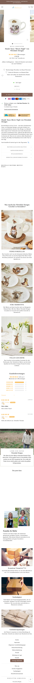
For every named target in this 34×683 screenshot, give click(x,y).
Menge (17, 86)
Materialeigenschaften (17, 147)
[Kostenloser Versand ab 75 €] (17, 557)
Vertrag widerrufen (17, 660)
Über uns (17, 666)
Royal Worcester (17, 46)
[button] (13, 54)
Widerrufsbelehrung (17, 650)
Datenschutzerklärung (17, 647)
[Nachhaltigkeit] (17, 586)
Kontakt (17, 657)
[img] (5, 400)
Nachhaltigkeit (17, 671)
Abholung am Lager (17, 655)
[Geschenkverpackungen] (17, 618)
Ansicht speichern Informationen (11, 109)
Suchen (17, 639)
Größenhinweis (17, 150)
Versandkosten (21, 58)
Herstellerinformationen (17, 157)
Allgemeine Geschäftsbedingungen (17, 645)
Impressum (17, 642)
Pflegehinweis (17, 154)
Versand (17, 652)
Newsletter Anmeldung (16, 678)
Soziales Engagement (17, 668)
